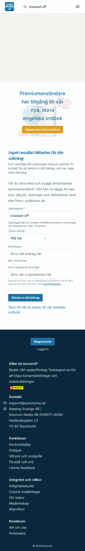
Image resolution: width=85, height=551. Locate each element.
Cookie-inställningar (24, 492)
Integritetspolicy (51, 283)
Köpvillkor (17, 509)
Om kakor (16, 497)
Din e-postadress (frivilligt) (23, 267)
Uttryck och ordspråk (25, 456)
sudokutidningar (21, 381)
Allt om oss (17, 527)
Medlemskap (19, 503)
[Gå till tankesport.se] (42, 387)
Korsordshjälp (20, 444)
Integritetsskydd (21, 486)
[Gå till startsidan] (9, 6)
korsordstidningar (36, 376)
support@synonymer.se (27, 403)
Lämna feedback (22, 468)
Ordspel (15, 450)
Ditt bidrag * (15, 246)
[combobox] (46, 7)
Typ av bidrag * (17, 230)
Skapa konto (42, 341)
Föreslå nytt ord (21, 462)
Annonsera (17, 533)
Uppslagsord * (16, 208)
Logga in (42, 349)
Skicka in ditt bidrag (25, 297)
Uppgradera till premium (42, 129)
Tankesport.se (59, 370)
